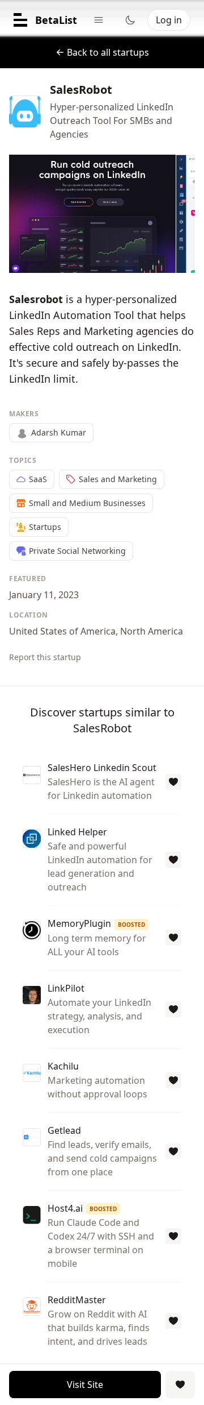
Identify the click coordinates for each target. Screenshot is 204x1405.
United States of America (62, 631)
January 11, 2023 (44, 594)
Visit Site (85, 1384)
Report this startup (45, 657)
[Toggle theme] (130, 20)
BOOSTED (131, 925)
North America (151, 631)
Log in (169, 20)
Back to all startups (108, 52)
